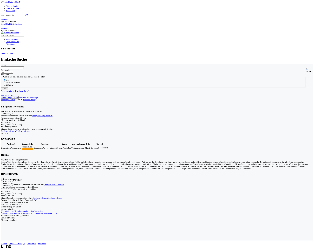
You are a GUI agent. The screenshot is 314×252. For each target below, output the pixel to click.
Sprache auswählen (8, 22)
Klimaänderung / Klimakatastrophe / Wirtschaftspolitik (22, 211)
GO (26, 15)
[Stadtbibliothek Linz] (10, 2)
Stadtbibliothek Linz (14, 24)
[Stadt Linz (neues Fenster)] (6, 248)
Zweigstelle (5, 70)
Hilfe (3, 24)
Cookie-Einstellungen (17, 244)
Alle (7, 80)
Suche (3, 65)
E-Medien (9, 85)
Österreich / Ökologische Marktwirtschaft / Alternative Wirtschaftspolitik (29, 213)
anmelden (4, 19)
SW (35, 200)
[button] (309, 70)
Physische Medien (13, 82)
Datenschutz (31, 244)
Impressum (42, 244)
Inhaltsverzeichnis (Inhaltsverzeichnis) (47, 198)
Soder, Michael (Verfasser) (42, 116)
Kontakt (4, 244)
